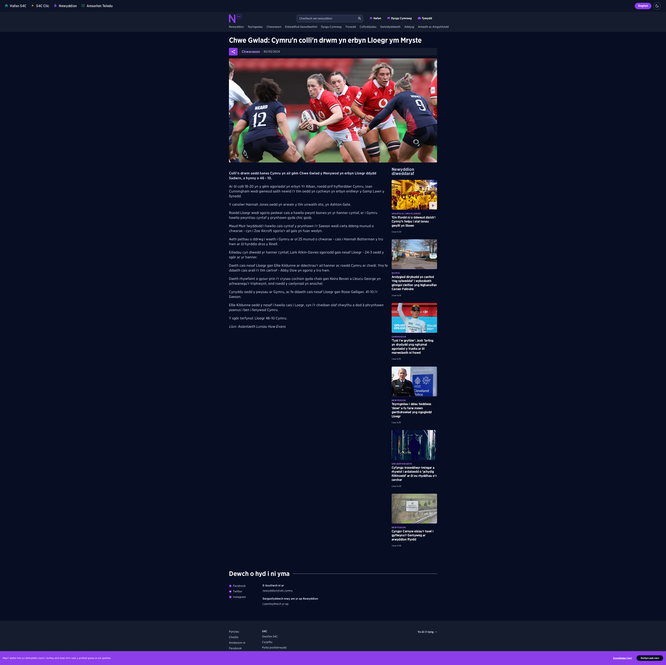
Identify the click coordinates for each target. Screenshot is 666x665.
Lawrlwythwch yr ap (276, 604)
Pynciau (234, 631)
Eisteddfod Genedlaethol (301, 26)
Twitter (237, 591)
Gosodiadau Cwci (622, 658)
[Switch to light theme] (657, 5)
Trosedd (350, 26)
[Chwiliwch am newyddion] (359, 18)
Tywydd (427, 18)
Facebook (239, 585)
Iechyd (396, 273)
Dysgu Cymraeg (401, 18)
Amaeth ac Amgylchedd (433, 26)
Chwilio (233, 637)
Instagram (239, 597)
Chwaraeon (274, 26)
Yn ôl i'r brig (426, 632)
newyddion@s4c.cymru (278, 590)
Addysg (409, 26)
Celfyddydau (368, 26)
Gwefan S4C (270, 636)
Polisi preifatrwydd (274, 647)
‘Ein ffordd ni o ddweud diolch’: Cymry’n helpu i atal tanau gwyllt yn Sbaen (414, 221)
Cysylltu (267, 642)
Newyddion (236, 26)
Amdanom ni (237, 642)
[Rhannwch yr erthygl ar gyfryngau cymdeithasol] (233, 51)
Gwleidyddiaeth (390, 26)
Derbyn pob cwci (650, 658)
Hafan (377, 18)
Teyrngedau (255, 26)
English (643, 5)
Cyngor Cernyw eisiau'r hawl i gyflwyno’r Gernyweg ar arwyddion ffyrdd (412, 535)
